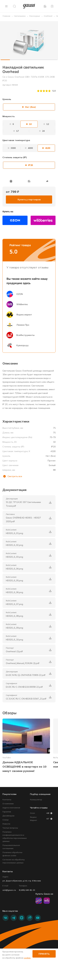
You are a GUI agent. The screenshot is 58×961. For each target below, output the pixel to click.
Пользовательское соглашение (11, 847)
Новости (6, 824)
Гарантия (6, 811)
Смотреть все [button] (15, 476)
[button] (6, 6)
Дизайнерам (8, 816)
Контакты (6, 799)
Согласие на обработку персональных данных (13, 861)
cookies (27, 958)
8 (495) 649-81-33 (27, 890)
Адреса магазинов (11, 807)
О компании (8, 803)
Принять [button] (44, 953)
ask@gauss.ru (9, 890)
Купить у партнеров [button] (29, 199)
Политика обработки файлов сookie (12, 854)
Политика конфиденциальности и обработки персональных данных (14, 836)
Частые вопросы (10, 828)
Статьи (5, 820)
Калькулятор (36, 799)
